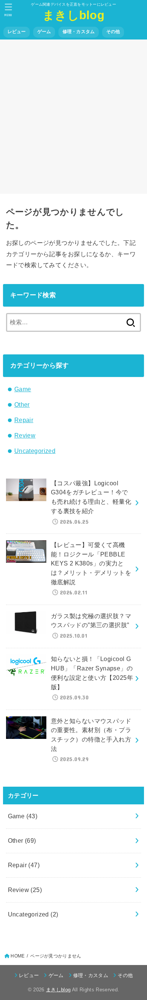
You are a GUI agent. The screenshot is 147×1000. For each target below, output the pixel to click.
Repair (23, 419)
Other (22, 404)
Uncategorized (34, 450)
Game (22, 389)
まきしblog (73, 15)
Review (24, 435)
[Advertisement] (73, 116)
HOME (17, 956)
